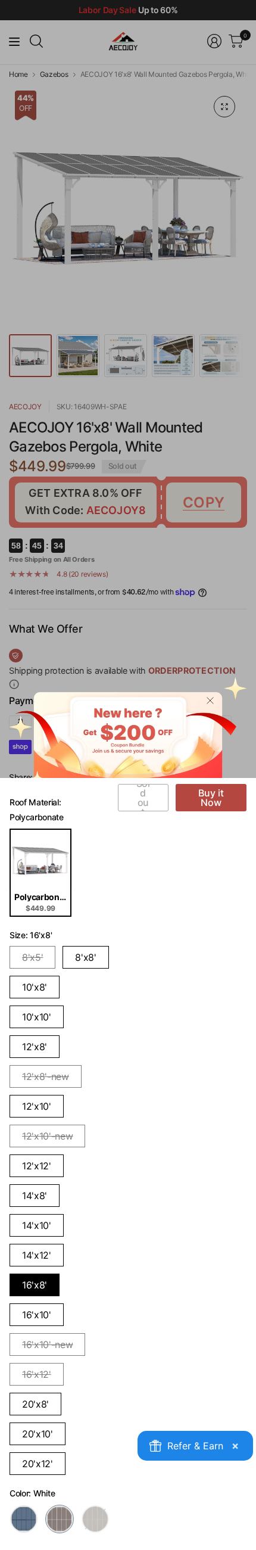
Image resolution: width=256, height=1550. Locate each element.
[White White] (59, 1519)
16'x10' (36, 1315)
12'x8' (34, 1047)
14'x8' (34, 1196)
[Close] (210, 700)
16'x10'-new (47, 1344)
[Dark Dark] (24, 1519)
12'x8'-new (45, 1076)
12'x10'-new (47, 1136)
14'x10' (36, 1225)
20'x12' (37, 1464)
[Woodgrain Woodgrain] (95, 1519)
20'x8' (35, 1404)
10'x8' (34, 987)
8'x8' (85, 957)
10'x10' (36, 1017)
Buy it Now (211, 797)
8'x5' (32, 957)
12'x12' (36, 1166)
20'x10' (37, 1434)
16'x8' (34, 1285)
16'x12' (36, 1374)
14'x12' (36, 1255)
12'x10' (36, 1106)
